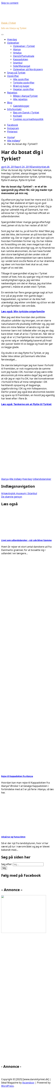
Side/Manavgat (21, 66)
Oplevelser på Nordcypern (28, 69)
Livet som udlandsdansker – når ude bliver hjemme (26, 540)
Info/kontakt (14, 109)
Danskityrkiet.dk (40, 166)
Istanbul (17, 62)
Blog (9, 102)
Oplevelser (13, 42)
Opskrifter (13, 76)
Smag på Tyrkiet (16, 72)
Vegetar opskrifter (23, 89)
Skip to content (9, 3)
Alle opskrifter (21, 79)
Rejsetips (12, 92)
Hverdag (12, 39)
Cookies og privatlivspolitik (28, 119)
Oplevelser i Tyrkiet (24, 46)
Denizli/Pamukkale (23, 56)
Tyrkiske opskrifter (23, 82)
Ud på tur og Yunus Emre (13, 836)
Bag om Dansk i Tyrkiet (26, 112)
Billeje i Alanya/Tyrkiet (25, 96)
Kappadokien (20, 59)
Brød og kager (21, 86)
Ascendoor (28, 1082)
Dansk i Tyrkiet (8, 23)
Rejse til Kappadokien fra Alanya (17, 776)
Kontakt (17, 116)
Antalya (17, 52)
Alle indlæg (15, 479)
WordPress (7, 1086)
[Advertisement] (28, 443)
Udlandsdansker (42, 479)
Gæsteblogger (21, 106)
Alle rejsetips (20, 99)
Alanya (17, 49)
